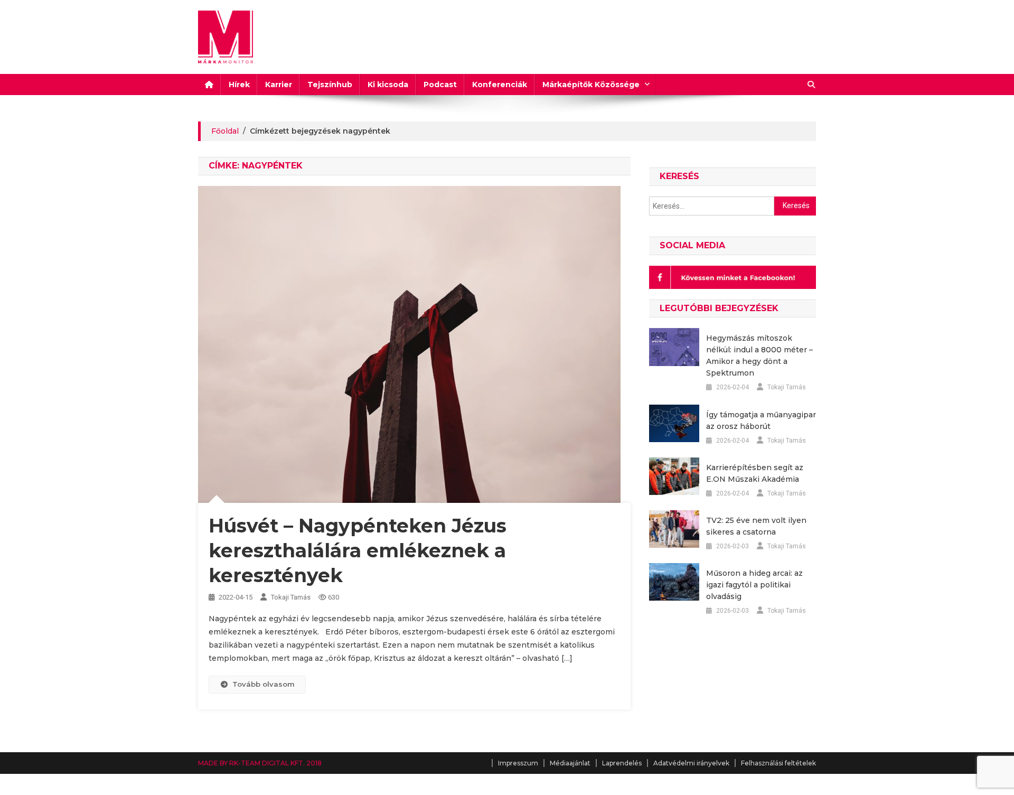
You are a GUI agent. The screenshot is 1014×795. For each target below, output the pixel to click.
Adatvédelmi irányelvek (691, 763)
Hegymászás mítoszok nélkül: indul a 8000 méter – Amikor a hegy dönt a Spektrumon (759, 355)
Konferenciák (499, 84)
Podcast (440, 84)
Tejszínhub (329, 84)
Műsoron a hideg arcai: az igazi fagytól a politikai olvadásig (754, 584)
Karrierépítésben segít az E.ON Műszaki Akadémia (754, 473)
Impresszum (518, 763)
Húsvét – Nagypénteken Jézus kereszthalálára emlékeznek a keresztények (357, 550)
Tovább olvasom (263, 684)
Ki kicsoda (388, 84)
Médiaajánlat (570, 763)
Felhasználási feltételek (778, 763)
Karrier (278, 84)
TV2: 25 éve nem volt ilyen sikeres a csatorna (756, 526)
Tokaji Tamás (291, 597)
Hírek (239, 84)
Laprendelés (622, 763)
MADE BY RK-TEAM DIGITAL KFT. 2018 (260, 763)
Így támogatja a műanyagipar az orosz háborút (761, 420)
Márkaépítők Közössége (591, 84)
